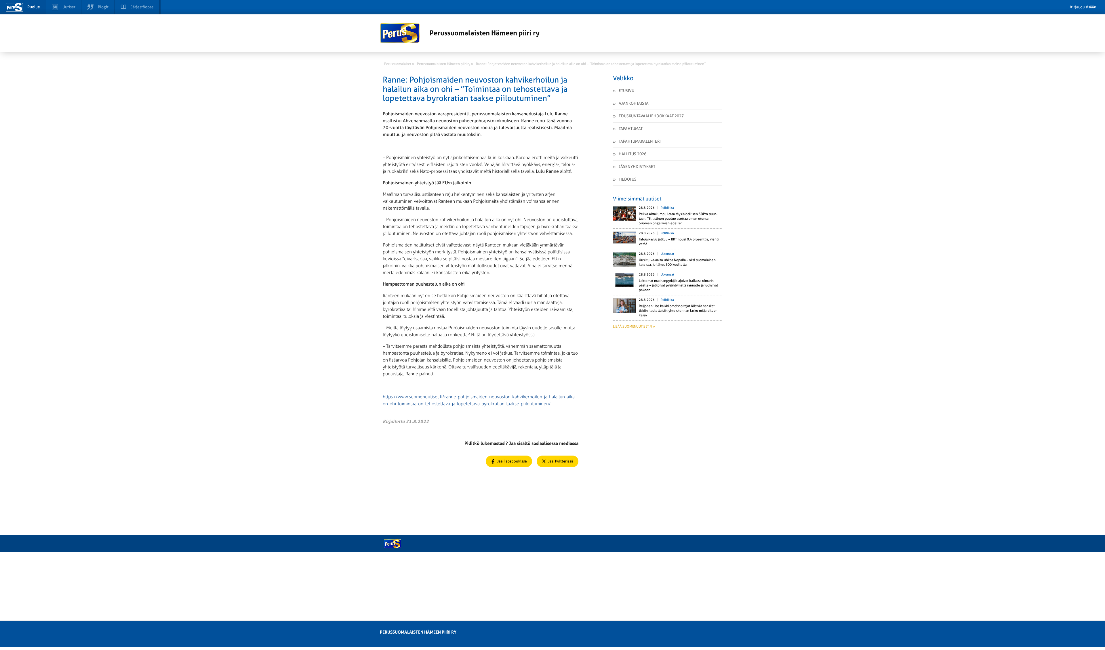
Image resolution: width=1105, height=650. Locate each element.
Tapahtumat (631, 128)
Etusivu (626, 90)
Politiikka (667, 207)
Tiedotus (628, 179)
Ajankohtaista (634, 103)
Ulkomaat (667, 253)
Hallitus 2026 (632, 154)
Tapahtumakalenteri (640, 141)
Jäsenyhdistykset (637, 166)
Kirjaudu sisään (1083, 7)
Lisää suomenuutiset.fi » (634, 326)
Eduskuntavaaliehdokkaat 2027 (651, 116)
